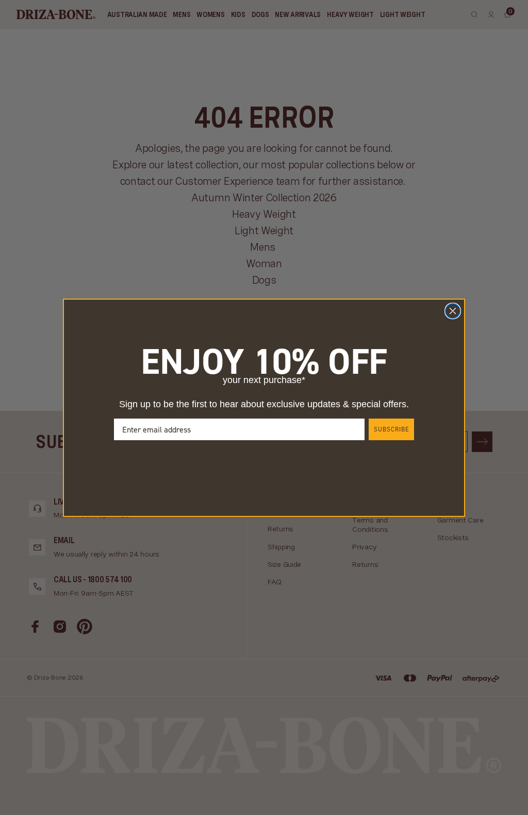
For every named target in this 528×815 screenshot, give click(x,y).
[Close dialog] (453, 311)
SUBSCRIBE (391, 429)
